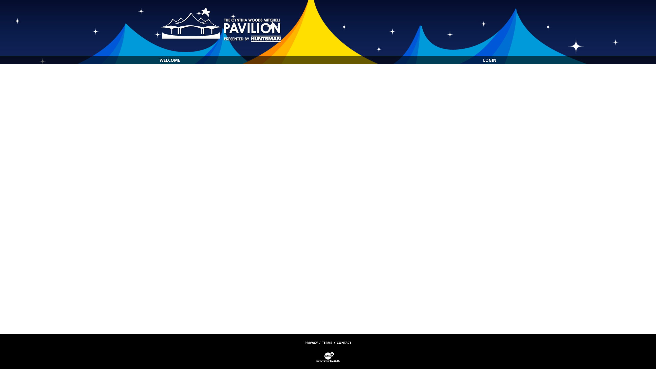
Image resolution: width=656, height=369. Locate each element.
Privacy (311, 343)
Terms (327, 343)
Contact (344, 343)
